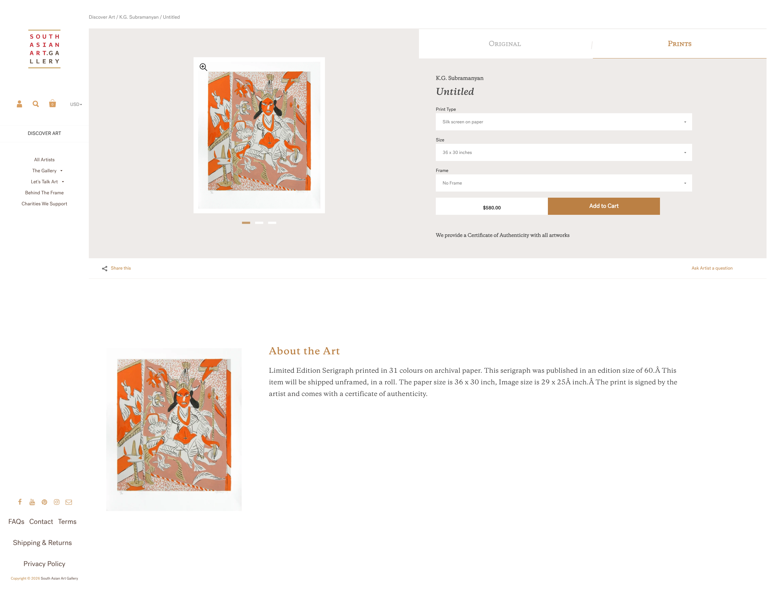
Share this (121, 268)
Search (36, 103)
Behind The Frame (44, 193)
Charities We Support (44, 204)
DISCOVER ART (44, 133)
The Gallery (44, 171)
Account (19, 103)
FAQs (16, 521)
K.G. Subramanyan (139, 17)
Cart (52, 103)
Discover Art (102, 17)
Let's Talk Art (44, 182)
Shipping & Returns (42, 542)
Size (454, 146)
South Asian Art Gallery (59, 578)
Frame (449, 177)
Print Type (459, 115)
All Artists (44, 160)
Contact (41, 521)
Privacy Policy (45, 564)
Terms (67, 521)
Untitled (171, 17)
